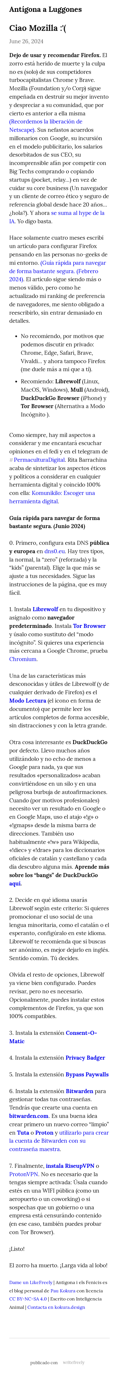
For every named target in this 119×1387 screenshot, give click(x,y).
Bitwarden (79, 1091)
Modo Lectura (27, 700)
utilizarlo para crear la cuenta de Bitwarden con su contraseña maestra (59, 1141)
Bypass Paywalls (87, 1074)
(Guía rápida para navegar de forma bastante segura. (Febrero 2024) (58, 271)
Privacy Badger (85, 1057)
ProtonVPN (23, 1174)
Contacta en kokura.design (56, 1307)
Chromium (22, 659)
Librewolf (45, 609)
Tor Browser (89, 625)
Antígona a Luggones (45, 9)
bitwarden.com (29, 1115)
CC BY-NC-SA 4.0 (28, 1299)
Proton (44, 1132)
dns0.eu (54, 551)
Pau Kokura (63, 1291)
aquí (15, 883)
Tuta (23, 1132)
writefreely (74, 1362)
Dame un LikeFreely (30, 1282)
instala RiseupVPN (70, 1165)
